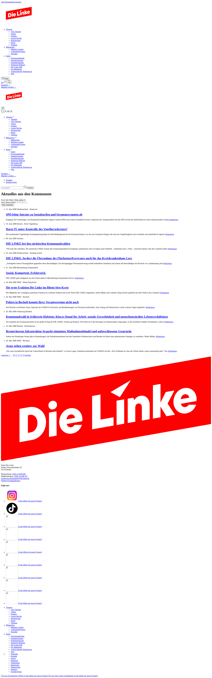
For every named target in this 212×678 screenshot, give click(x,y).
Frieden (14, 614)
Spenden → (5, 85)
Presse (13, 658)
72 (19, 355)
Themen (9, 607)
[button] (5, 83)
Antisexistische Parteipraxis (21, 649)
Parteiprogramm (17, 638)
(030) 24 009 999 (19, 474)
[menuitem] (10, 117)
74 (24, 355)
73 (21, 355)
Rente (13, 621)
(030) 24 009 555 (21, 476)
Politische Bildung (18, 643)
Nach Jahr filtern (7, 200)
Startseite (14, 654)
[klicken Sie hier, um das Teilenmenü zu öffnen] (3, 108)
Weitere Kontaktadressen (10, 481)
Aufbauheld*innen (18, 630)
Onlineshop (15, 663)
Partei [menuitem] (8, 56)
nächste (28, 355)
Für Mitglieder (16, 647)
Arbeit (13, 612)
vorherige (5, 355)
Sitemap (14, 669)
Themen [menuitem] (9, 29)
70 (14, 355)
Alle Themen (16, 610)
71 (16, 355)
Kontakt (9, 180)
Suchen (30, 188)
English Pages (11, 182)
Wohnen (14, 623)
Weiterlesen (173, 220)
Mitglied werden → (8, 87)
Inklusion (14, 661)
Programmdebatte (17, 636)
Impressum (15, 665)
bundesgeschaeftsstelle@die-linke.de (15, 478)
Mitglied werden (17, 627)
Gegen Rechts (16, 616)
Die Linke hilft (16, 645)
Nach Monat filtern (8, 202)
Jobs (12, 652)
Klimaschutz (15, 619)
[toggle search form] (9, 82)
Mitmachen (10, 625)
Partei (8, 634)
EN (2, 83)
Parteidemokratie (17, 641)
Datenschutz (15, 667)
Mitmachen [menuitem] (10, 47)
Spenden (14, 632)
